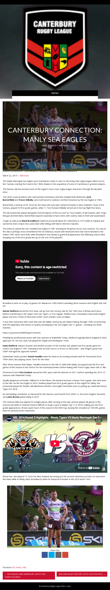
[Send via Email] (58, 555)
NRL (25, 567)
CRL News (17, 567)
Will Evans (63, 145)
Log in (68, 586)
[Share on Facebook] (45, 555)
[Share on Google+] (65, 555)
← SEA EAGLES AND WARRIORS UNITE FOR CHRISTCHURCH (25, 575)
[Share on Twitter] (52, 555)
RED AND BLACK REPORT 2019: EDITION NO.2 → (82, 574)
